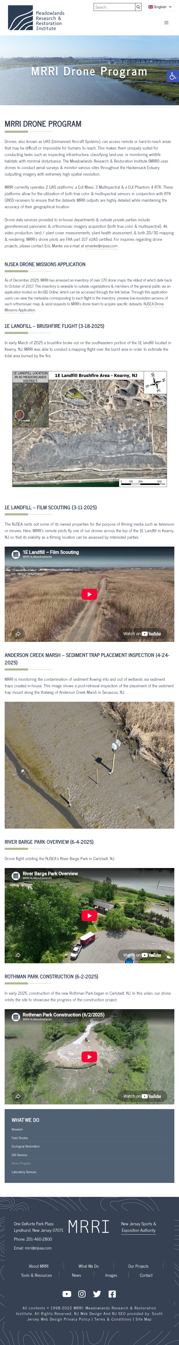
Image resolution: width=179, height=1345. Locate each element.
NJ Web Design (88, 1313)
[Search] (138, 7)
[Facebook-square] (112, 1294)
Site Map (144, 1319)
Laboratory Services (24, 1171)
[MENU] (166, 22)
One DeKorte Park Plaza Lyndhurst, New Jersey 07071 (38, 1226)
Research (17, 1129)
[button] (173, 76)
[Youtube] (67, 1294)
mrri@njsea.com (38, 1247)
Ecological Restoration (26, 1146)
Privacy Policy (77, 1319)
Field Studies (20, 1137)
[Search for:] (114, 7)
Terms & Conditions (113, 1319)
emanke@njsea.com (101, 245)
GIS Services (19, 1154)
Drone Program (21, 1163)
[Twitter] (97, 1294)
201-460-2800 (39, 1238)
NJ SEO (119, 1313)
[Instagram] (82, 1294)
